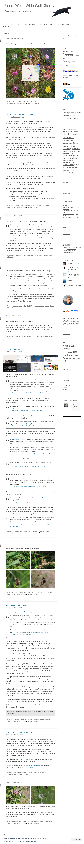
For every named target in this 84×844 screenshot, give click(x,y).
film (64, 146)
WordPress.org (66, 236)
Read (76, 355)
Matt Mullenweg (27, 612)
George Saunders (40, 336)
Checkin (73, 349)
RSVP (75, 358)
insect (47, 592)
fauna (41, 821)
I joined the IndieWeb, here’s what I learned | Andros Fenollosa (28, 393)
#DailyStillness (66, 129)
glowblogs (76, 148)
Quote (71, 355)
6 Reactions (36, 103)
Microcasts (32, 24)
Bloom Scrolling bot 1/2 (68, 214)
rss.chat (35, 772)
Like (65, 351)
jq (49, 753)
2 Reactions (10, 257)
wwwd (17, 205)
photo (50, 592)
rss (73, 162)
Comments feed (66, 234)
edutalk (65, 143)
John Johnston (66, 193)
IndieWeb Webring (69, 36)
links (64, 158)
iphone (75, 153)
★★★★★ (76, 173)
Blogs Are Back (66, 385)
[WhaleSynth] (72, 279)
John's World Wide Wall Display (29, 5)
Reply (65, 358)
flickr (66, 146)
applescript (24, 772)
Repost (71, 358)
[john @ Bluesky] (75, 310)
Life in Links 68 (13, 349)
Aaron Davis (73, 129)
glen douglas (41, 102)
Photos (19, 24)
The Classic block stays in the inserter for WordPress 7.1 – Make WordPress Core (33, 453)
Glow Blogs (33, 719)
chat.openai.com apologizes (74, 285)
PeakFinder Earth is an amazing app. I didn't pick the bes (74, 275)
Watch (65, 361)
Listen (69, 352)
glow (74, 146)
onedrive (47, 205)
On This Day (6, 27)
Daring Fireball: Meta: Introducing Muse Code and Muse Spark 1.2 (29, 486)
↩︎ (15, 713)
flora (36, 102)
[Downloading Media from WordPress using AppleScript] (72, 266)
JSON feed (65, 65)
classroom (27, 205)
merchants (35, 632)
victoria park (67, 167)
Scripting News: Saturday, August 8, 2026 (23, 502)
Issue (78, 349)
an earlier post (15, 439)
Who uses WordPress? (16, 605)
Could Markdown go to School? (20, 114)
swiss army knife (40, 497)
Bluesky (30, 103)
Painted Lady (23, 424)
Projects (39, 24)
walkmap (64, 170)
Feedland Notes (68, 380)
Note (74, 351)
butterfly (30, 531)
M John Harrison (43, 255)
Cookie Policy (32, 841)
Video (78, 358)
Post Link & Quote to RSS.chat (20, 732)
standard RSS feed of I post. (70, 62)
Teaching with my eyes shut (69, 204)
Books (25, 24)
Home (5, 24)
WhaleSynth (70, 280)
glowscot (65, 151)
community (66, 140)
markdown (41, 205)
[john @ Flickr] (72, 310)
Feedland (65, 391)
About (45, 24)
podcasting (70, 160)
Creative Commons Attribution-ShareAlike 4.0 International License (69, 250)
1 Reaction (35, 207)
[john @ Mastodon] (77, 310)
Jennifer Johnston (39, 306)
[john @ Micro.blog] (67, 310)
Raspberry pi (67, 162)
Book (28, 255)
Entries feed (66, 232)
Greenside (46, 821)
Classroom (12, 24)
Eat (76, 349)
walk (76, 167)
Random (51, 24)
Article (66, 345)
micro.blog (10, 533)
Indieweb (41, 531)
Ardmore (38, 592)
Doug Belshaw (31, 194)
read (46, 163)
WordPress (16, 533)
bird (74, 131)
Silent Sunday (68, 164)
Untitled (65, 383)
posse (14, 205)
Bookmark (67, 348)
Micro (28, 102)
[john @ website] (64, 313)
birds (77, 131)
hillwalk (78, 151)
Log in (64, 230)
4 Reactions (36, 823)
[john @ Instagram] (69, 310)
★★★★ (50, 255)
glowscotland (72, 151)
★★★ (46, 336)
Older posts (6, 33)
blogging (27, 719)
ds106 (72, 140)
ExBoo (70, 143)
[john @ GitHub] (64, 310)
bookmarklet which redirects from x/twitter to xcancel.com (27, 410)
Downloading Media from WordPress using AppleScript (73, 269)
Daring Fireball (34, 205)
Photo (66, 355)
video (73, 167)
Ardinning (66, 131)
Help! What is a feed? (68, 51)
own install (28, 759)
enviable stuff (16, 531)
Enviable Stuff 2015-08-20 (74, 263)
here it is (31, 767)
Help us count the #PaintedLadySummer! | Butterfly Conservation (29, 426)
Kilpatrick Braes (67, 155)
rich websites (44, 632)
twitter (76, 165)
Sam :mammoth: (67, 210)
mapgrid (48, 102)
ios (72, 153)
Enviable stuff (60, 24)
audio (71, 131)
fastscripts (29, 772)
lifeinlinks (47, 531)
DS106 (68, 24)
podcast (65, 160)
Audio (72, 346)
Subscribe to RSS (69, 54)
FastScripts (38, 765)
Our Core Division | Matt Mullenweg (21, 634)
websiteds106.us (21, 103)
